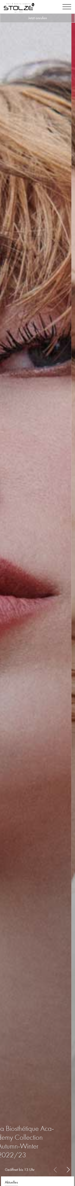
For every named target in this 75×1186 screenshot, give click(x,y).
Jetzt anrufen (37, 18)
